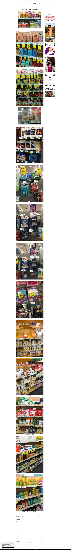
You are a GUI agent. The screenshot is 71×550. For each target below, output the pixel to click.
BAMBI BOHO (19, 525)
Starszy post (37, 541)
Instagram (33, 514)
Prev (45, 74)
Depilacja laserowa (50, 80)
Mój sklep (21, 0)
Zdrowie (41, 0)
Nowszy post (22, 541)
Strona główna (29, 542)
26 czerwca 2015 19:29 (23, 525)
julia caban (35, 3)
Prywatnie (49, 0)
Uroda (45, 0)
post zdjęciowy (19, 516)
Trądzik (50, 77)
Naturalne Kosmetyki (50, 78)
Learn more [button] (9, 545)
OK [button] (7, 547)
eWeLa (18, 529)
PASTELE (50, 37)
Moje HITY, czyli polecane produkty (28, 0)
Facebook (30, 514)
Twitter (35, 514)
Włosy (50, 76)
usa (22, 516)
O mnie (17, 0)
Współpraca (36, 0)
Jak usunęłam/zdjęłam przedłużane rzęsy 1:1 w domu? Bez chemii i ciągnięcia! (50, 21)
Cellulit (50, 79)
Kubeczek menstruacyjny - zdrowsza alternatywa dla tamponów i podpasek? (50, 56)
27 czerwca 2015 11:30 (21, 529)
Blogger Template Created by (37, 549)
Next (54, 74)
